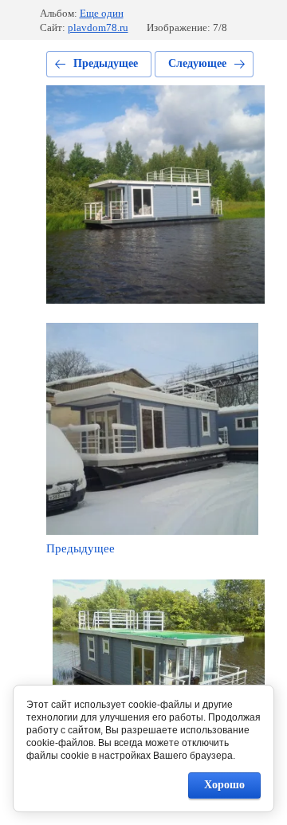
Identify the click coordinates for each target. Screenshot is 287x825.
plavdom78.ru (98, 27)
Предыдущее (105, 63)
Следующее (197, 63)
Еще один (102, 13)
